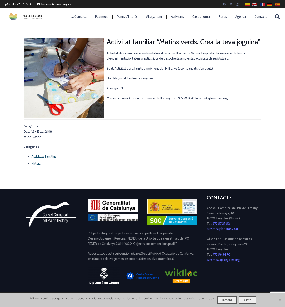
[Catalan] (247, 4)
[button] (277, 16)
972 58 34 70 (221, 254)
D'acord (227, 300)
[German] (270, 4)
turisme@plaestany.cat (222, 229)
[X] (231, 4)
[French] (262, 4)
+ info (247, 300)
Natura (36, 163)
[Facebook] (225, 4)
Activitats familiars (44, 157)
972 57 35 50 (221, 224)
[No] (280, 300)
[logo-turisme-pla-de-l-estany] (26, 16)
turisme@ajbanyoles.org (223, 260)
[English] (255, 4)
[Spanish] (277, 4)
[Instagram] (237, 4)
